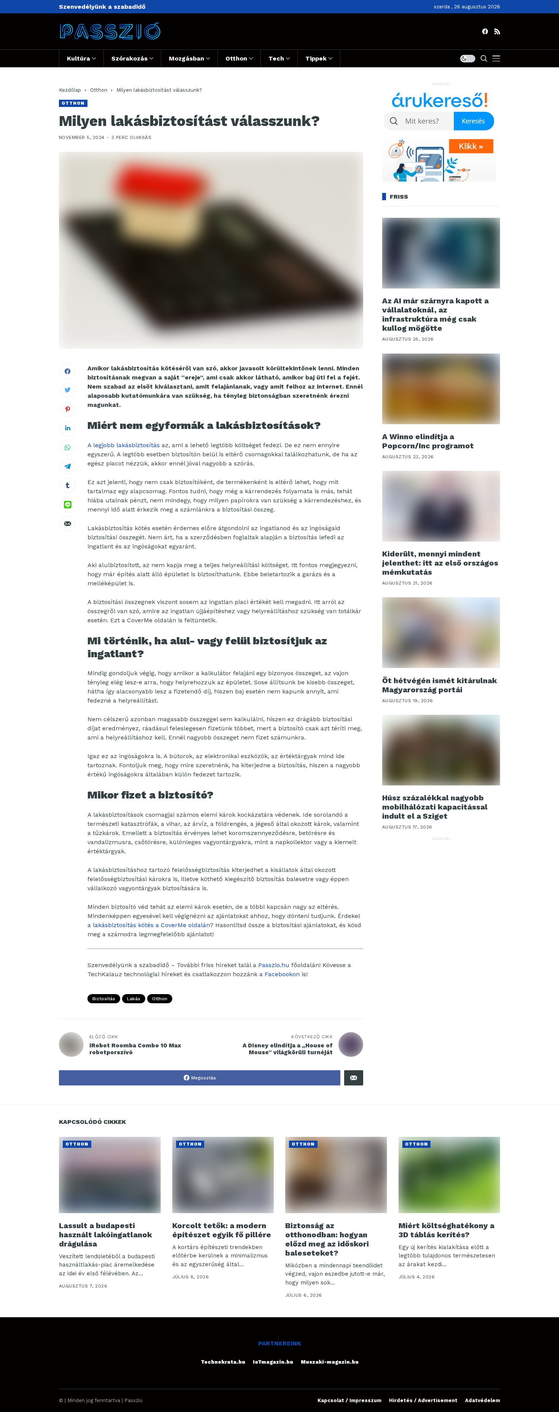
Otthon (98, 90)
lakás (133, 998)
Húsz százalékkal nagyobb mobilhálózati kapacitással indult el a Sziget (435, 807)
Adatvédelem (482, 1400)
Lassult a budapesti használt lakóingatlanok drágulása (105, 1234)
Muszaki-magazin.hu (330, 1362)
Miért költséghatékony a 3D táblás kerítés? (446, 1230)
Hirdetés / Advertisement (423, 1400)
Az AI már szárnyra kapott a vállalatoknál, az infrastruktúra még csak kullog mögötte (435, 314)
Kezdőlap (70, 90)
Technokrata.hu (223, 1362)
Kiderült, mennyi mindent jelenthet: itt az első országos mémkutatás (440, 563)
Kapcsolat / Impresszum (349, 1400)
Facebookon (282, 974)
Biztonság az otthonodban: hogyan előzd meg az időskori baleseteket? (327, 1239)
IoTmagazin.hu (273, 1362)
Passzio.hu (273, 965)
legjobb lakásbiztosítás (126, 445)
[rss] (497, 31)
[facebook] (485, 31)
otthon (159, 998)
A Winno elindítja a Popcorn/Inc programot (428, 441)
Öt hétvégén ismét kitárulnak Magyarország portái (439, 685)
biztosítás (103, 998)
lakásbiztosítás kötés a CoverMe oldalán (151, 925)
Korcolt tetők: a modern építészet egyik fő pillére (221, 1230)
